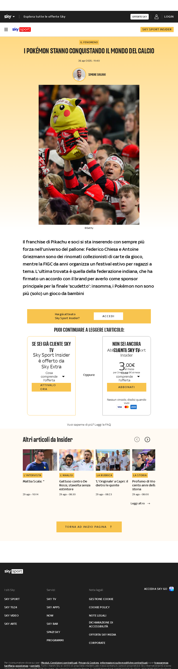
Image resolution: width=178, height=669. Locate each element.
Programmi (55, 640)
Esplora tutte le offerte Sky (45, 16)
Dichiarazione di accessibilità (101, 624)
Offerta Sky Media (102, 634)
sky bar (52, 623)
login (169, 16)
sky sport (12, 599)
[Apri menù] (6, 29)
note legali (97, 615)
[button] (147, 439)
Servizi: (51, 590)
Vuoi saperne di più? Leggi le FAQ (89, 424)
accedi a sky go (155, 588)
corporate (97, 642)
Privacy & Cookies (89, 662)
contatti (35, 665)
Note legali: (96, 590)
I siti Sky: (9, 590)
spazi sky (53, 632)
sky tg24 (10, 607)
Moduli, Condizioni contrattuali (59, 662)
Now (50, 615)
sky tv (51, 599)
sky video (11, 615)
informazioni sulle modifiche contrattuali (124, 662)
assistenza (21, 665)
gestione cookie (101, 599)
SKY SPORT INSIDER (157, 29)
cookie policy (99, 607)
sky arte (10, 623)
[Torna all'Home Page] (21, 29)
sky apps (53, 607)
